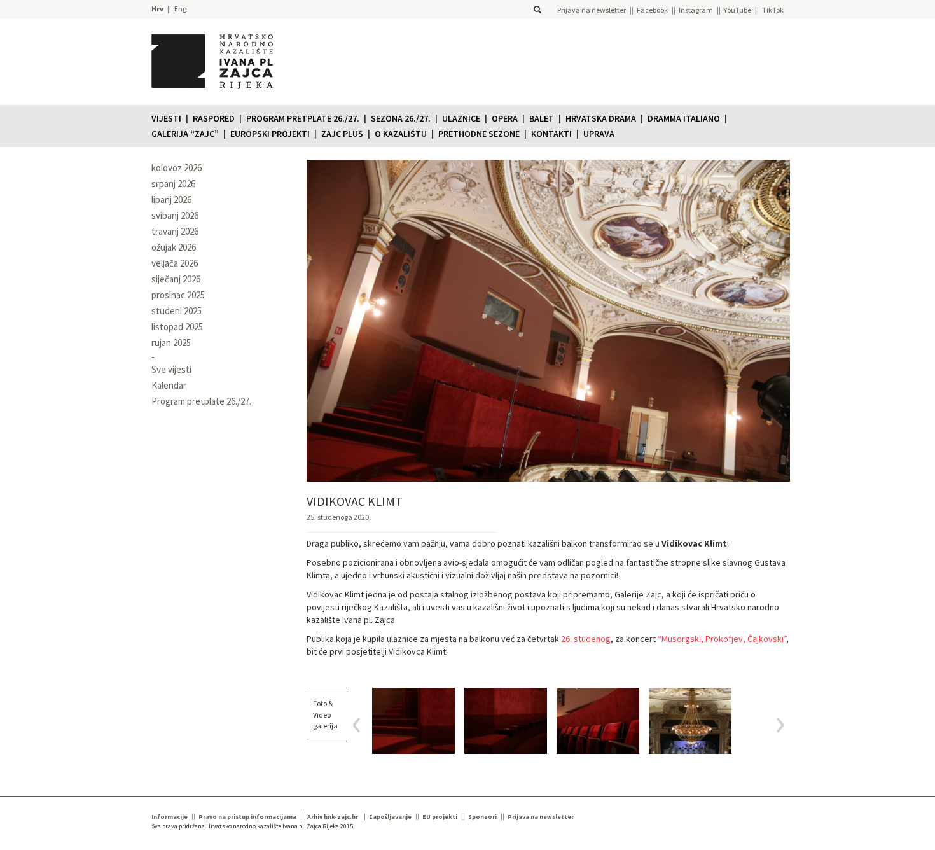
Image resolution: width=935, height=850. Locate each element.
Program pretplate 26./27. (302, 118)
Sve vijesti (171, 369)
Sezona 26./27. (401, 118)
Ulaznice (461, 118)
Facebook (652, 10)
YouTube (737, 10)
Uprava (598, 133)
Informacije (169, 816)
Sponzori (482, 816)
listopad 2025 (177, 327)
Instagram (696, 10)
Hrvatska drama (600, 118)
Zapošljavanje (390, 816)
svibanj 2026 (174, 215)
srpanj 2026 (173, 184)
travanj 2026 (174, 231)
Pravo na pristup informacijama (247, 816)
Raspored (214, 118)
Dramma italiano (684, 118)
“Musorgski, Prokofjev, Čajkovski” (722, 638)
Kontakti (551, 133)
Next (776, 725)
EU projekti (439, 816)
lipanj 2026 (171, 199)
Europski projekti (270, 133)
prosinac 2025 (178, 295)
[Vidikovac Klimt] (413, 720)
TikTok (773, 10)
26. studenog (586, 638)
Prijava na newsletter (591, 10)
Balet (541, 118)
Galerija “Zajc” (185, 133)
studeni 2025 (176, 311)
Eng (180, 8)
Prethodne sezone (479, 133)
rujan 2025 (171, 343)
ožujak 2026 (173, 247)
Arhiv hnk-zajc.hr (332, 816)
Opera (505, 118)
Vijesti (166, 118)
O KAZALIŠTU (401, 133)
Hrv (157, 8)
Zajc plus (342, 133)
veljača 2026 (174, 263)
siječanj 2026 (175, 279)
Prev (361, 725)
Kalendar (168, 385)
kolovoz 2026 (176, 168)
